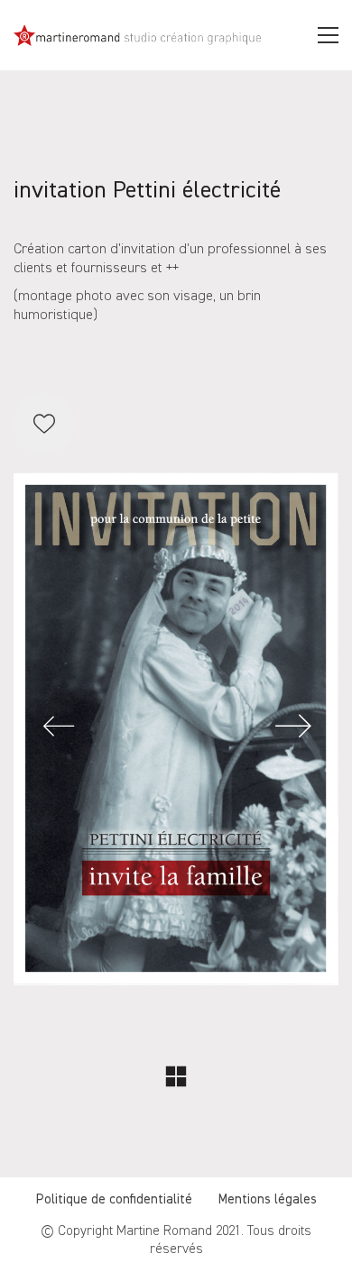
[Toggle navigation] (328, 35)
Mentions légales (267, 1199)
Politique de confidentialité (114, 1199)
